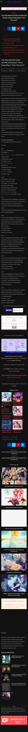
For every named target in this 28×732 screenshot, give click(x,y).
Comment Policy (13, 599)
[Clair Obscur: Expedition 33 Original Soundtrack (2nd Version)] (6, 678)
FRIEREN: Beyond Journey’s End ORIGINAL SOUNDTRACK (17, 656)
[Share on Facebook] (9, 29)
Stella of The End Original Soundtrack (14, 528)
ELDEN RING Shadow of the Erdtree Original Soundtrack (18, 666)
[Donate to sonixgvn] (14, 720)
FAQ (12, 692)
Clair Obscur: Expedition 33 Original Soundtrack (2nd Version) (18, 675)
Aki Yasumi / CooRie (9, 43)
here (19, 383)
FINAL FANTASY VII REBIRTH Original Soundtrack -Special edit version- (18, 684)
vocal (16, 439)
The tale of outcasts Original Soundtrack (14, 45)
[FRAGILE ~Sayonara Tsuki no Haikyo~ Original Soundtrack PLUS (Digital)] (14, 583)
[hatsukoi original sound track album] (14, 497)
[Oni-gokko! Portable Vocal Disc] (14, 562)
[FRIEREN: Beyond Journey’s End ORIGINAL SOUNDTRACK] (6, 659)
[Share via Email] (23, 29)
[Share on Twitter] (14, 29)
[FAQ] (6, 696)
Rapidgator (17, 358)
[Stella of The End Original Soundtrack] (14, 518)
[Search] (26, 1)
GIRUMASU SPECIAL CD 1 (10, 47)
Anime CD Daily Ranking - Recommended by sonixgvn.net (16, 352)
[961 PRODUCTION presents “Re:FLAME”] (14, 475)
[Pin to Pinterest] (18, 29)
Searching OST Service (15, 377)
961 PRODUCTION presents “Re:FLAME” (14, 486)
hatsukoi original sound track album (14, 507)
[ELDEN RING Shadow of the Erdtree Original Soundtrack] (6, 668)
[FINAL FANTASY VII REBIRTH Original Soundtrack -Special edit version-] (6, 687)
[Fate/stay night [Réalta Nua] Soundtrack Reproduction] (14, 539)
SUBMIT (14, 327)
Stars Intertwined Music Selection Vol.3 (14, 50)
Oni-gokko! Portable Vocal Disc (14, 572)
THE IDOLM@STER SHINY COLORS (7, 439)
